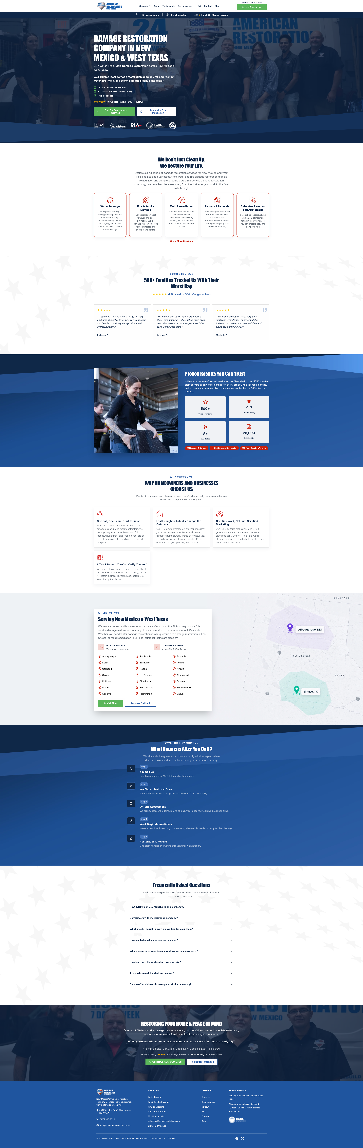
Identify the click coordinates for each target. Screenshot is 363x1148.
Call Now (112, 703)
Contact (208, 6)
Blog (217, 6)
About (157, 6)
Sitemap (171, 1138)
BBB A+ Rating (197, 1054)
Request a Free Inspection (158, 111)
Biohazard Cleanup (157, 1126)
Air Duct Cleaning (156, 1107)
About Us (206, 1097)
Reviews (206, 1107)
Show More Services (181, 241)
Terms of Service (158, 1138)
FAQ (199, 6)
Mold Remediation (156, 1116)
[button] (145, 6)
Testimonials (168, 6)
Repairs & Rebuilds (157, 1111)
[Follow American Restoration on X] (242, 1138)
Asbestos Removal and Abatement (164, 1121)
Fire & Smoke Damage (158, 1102)
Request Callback (140, 703)
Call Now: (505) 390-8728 (167, 1061)
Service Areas (208, 1102)
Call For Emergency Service (116, 111)
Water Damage (155, 1097)
